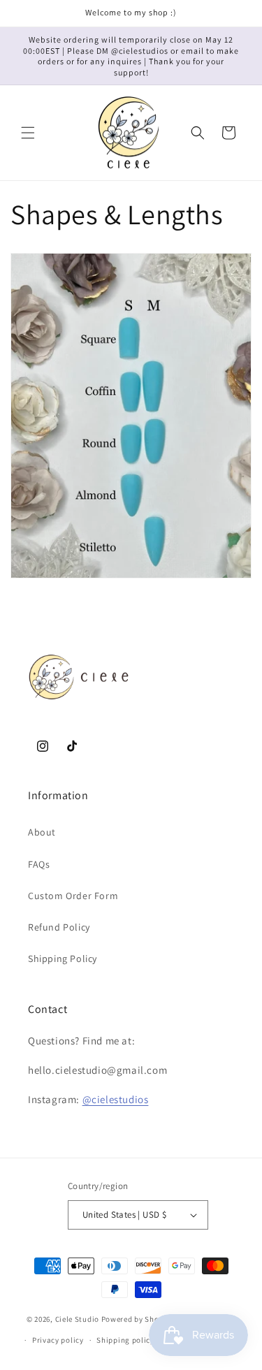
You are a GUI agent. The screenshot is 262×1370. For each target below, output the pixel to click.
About (42, 832)
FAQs (39, 864)
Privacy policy (58, 1340)
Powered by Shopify (137, 1319)
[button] (28, 132)
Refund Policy (59, 927)
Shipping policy (125, 1340)
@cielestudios (115, 1099)
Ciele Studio (77, 1319)
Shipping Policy (62, 958)
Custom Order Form (73, 895)
